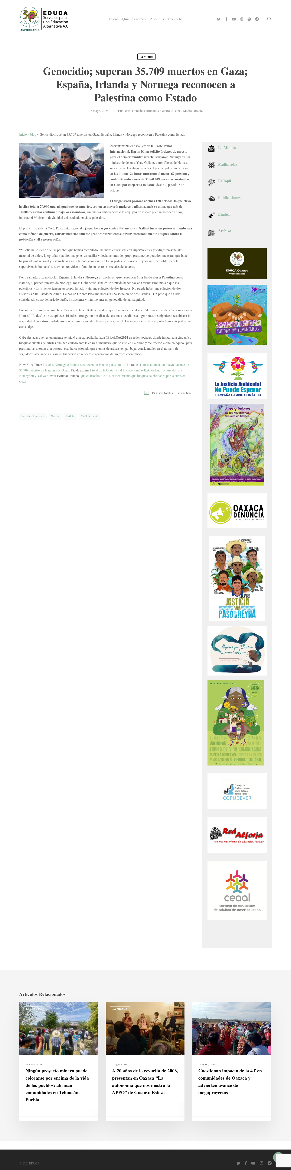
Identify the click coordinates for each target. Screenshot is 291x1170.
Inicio (23, 134)
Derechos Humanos (145, 110)
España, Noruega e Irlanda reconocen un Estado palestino (82, 364)
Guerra (165, 110)
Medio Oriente (193, 110)
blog (33, 134)
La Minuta (146, 56)
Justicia (176, 110)
